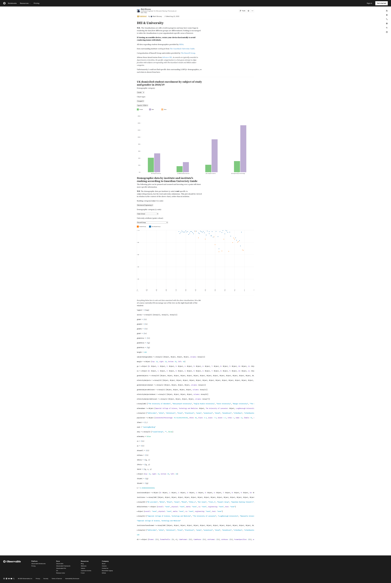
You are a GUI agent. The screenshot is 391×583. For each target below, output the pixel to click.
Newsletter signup (107, 570)
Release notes (60, 573)
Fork (243, 11)
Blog (82, 563)
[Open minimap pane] (387, 19)
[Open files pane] (387, 10)
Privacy (38, 578)
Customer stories (86, 570)
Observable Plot (61, 568)
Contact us (105, 568)
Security (45, 578)
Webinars (83, 566)
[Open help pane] (387, 32)
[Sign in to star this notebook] (248, 11)
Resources (24, 3)
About (103, 563)
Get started (381, 3)
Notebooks (12, 3)
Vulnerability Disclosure (72, 578)
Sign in (369, 3)
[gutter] (68, 50)
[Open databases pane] (387, 15)
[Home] (12, 567)
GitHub (104, 573)
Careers (104, 566)
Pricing (36, 3)
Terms (57, 578)
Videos (83, 568)
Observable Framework (63, 566)
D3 (57, 570)
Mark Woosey (146, 9)
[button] (134, 20)
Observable (59, 563)
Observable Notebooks (38, 563)
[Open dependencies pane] (387, 23)
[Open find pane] (387, 28)
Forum (83, 573)
